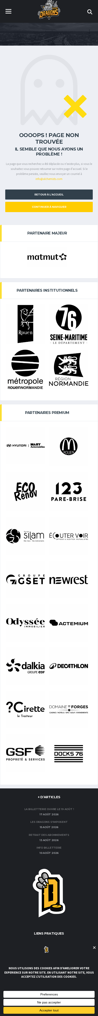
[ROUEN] (25, 324)
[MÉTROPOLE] (25, 369)
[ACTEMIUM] (68, 623)
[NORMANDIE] (68, 369)
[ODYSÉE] (25, 623)
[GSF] (25, 753)
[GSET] (25, 579)
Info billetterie (49, 847)
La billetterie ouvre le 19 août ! (49, 809)
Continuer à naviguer (49, 206)
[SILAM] (25, 536)
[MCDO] (68, 446)
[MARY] (25, 445)
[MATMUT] (47, 257)
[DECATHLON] (68, 666)
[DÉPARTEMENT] (68, 324)
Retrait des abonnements (49, 835)
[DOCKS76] (68, 754)
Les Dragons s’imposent (48, 822)
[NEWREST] (68, 579)
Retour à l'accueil (49, 194)
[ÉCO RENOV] (25, 491)
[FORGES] (68, 709)
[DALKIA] (25, 666)
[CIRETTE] (25, 709)
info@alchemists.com (49, 179)
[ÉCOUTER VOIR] (68, 536)
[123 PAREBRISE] (68, 491)
